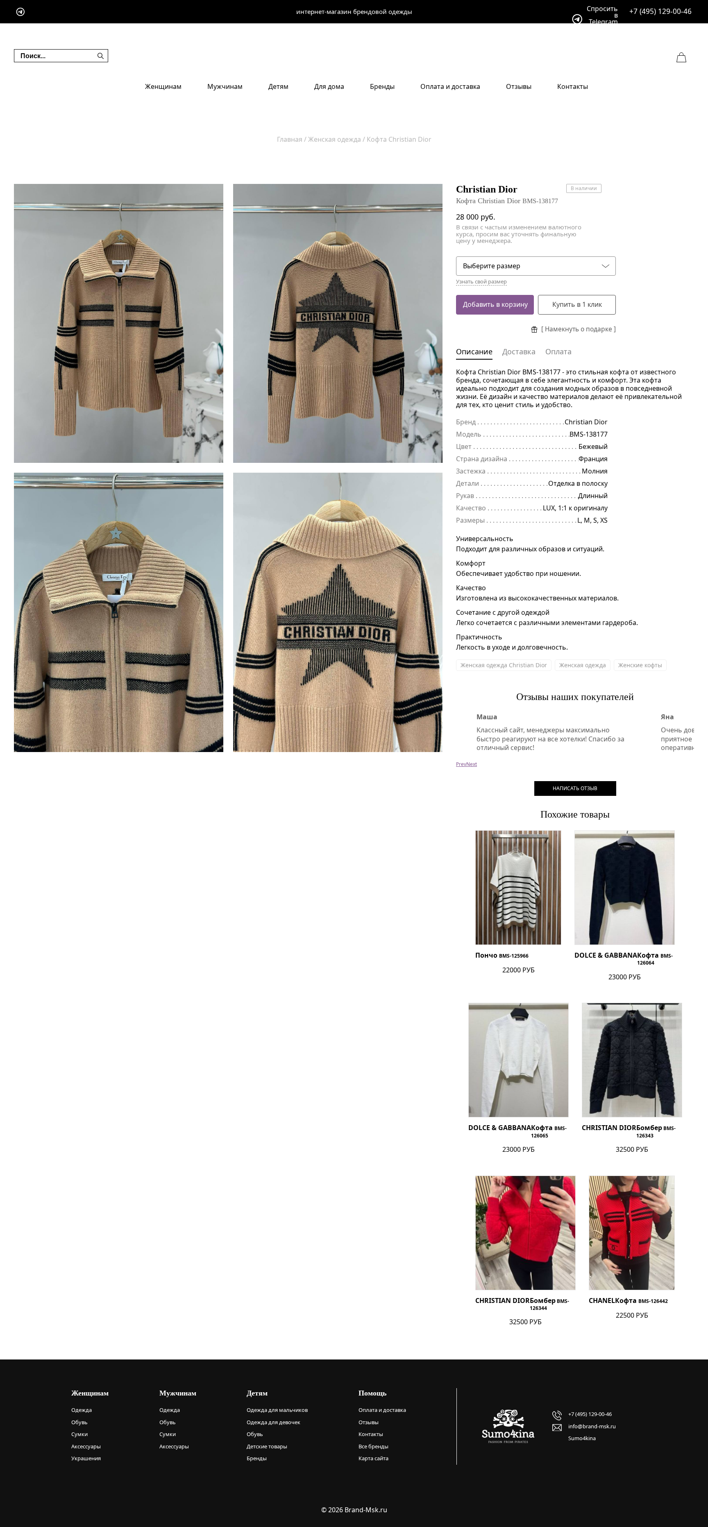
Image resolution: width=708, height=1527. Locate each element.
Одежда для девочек (273, 1422)
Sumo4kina (582, 1438)
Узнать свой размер (481, 281)
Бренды (382, 86)
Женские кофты (640, 665)
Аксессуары (86, 1446)
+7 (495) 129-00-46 (660, 11)
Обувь (79, 1422)
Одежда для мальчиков (277, 1410)
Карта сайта (373, 1458)
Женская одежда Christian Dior (504, 665)
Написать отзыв (575, 788)
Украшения (86, 1458)
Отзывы (518, 86)
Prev (461, 764)
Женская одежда (582, 665)
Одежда (81, 1410)
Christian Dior (486, 189)
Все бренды (373, 1446)
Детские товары (267, 1446)
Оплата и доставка (450, 86)
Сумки (79, 1434)
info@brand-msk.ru (592, 1426)
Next (471, 764)
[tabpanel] (118, 323)
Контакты (572, 86)
